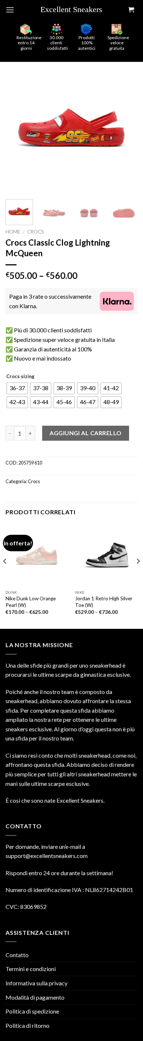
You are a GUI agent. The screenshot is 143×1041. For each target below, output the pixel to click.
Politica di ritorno (28, 1025)
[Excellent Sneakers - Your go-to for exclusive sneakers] (74, 10)
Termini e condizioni (31, 968)
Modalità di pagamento (35, 997)
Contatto (17, 954)
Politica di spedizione (32, 1011)
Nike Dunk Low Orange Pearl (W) (31, 602)
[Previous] (17, 128)
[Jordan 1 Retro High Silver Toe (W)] (106, 555)
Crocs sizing (20, 376)
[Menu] (10, 10)
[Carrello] (131, 10)
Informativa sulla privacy (36, 983)
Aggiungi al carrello (86, 432)
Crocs (35, 232)
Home (13, 232)
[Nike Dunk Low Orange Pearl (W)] (37, 555)
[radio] (17, 388)
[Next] (125, 128)
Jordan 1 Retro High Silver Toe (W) (103, 602)
